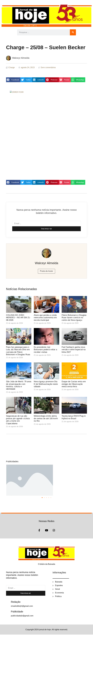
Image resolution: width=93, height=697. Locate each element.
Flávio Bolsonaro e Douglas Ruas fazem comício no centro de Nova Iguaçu (74, 317)
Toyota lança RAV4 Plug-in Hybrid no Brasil (74, 417)
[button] (13, 79)
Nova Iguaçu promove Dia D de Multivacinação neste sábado (46, 384)
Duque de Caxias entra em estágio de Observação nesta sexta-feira (74, 384)
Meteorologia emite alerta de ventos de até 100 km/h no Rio (46, 418)
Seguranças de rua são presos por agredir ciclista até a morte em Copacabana (18, 420)
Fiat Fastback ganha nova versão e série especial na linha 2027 (73, 349)
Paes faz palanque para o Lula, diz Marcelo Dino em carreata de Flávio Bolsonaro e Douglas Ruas (18, 351)
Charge (11, 67)
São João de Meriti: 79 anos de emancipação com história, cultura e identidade (18, 385)
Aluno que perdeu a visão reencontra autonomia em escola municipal (45, 317)
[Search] (73, 32)
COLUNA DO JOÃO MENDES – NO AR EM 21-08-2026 (18, 317)
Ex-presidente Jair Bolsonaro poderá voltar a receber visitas (45, 349)
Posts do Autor (46, 271)
